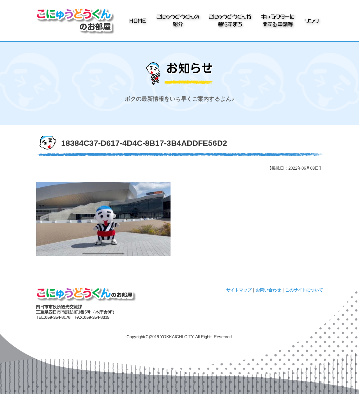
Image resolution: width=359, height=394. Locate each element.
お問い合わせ (268, 289)
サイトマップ (239, 289)
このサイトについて (304, 289)
